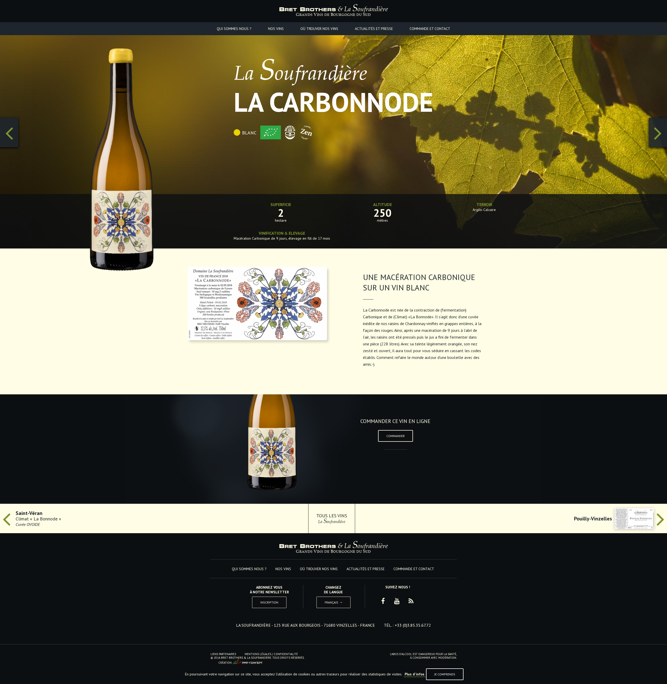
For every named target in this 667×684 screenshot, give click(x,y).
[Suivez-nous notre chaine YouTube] (397, 601)
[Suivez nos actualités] (411, 601)
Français (333, 590)
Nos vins (276, 28)
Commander (395, 436)
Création (240, 662)
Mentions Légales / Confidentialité (271, 654)
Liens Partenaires (223, 654)
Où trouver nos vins (319, 28)
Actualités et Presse (374, 28)
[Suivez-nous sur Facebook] (383, 601)
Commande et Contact (430, 28)
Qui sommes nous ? (234, 28)
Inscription (269, 602)
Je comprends (444, 674)
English (333, 601)
